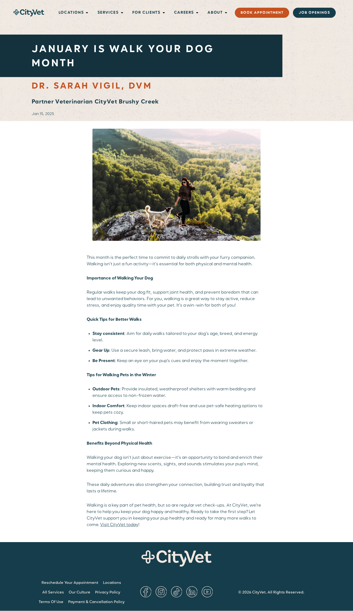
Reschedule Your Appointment (70, 583)
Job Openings (314, 12)
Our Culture (79, 592)
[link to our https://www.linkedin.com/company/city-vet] (192, 592)
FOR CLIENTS (146, 13)
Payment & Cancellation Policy (96, 602)
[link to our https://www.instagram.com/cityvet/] (161, 592)
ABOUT (215, 13)
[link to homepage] (28, 13)
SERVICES (108, 13)
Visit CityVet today (119, 525)
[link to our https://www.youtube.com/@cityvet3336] (207, 592)
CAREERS (184, 13)
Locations (112, 583)
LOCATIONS (71, 13)
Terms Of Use (51, 602)
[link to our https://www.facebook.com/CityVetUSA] (146, 592)
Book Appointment (262, 12)
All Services (53, 592)
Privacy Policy (107, 592)
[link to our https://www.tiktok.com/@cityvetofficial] (176, 592)
